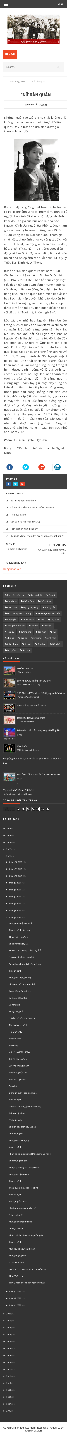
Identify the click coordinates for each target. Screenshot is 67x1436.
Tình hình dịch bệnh (18, 1025)
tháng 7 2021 (15, 896)
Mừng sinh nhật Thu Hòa (20, 1221)
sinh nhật (51, 637)
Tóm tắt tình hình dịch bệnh (24, 528)
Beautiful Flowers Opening (31, 717)
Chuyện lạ (12, 601)
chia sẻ (10, 637)
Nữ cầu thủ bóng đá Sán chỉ (22, 1018)
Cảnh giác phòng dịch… (20, 991)
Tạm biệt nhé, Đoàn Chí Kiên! (18, 790)
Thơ (42, 619)
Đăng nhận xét (12, 569)
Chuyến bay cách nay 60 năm (52, 551)
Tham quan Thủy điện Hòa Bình (23, 1187)
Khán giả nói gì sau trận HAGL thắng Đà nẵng (29, 1153)
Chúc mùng (28, 601)
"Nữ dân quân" (16, 1120)
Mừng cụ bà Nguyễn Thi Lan (22, 1248)
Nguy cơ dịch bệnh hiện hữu (22, 957)
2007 (8, 1404)
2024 (8, 835)
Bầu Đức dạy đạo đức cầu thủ (22, 1208)
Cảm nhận (12, 607)
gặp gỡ (24, 637)
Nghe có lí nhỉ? (15, 1215)
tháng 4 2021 (15, 917)
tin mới (28, 644)
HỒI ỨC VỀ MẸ (15, 1031)
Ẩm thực (26, 650)
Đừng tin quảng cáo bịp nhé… (23, 1092)
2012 (8, 1369)
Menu (11, 54)
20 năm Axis (14, 1004)
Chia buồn (22, 746)
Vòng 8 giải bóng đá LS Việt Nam (24, 1167)
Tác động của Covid (18, 1201)
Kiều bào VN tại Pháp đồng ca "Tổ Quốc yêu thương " (37, 535)
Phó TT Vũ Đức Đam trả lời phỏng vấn (26, 1235)
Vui (54, 631)
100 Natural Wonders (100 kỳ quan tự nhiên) (41, 693)
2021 (8, 856)
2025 (8, 828)
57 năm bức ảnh (16, 1262)
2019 (8, 1320)
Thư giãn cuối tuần (16, 625)
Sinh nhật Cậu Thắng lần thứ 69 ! (34, 680)
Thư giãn (55, 619)
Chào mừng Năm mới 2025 (31, 705)
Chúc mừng (45, 601)
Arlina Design (33, 1430)
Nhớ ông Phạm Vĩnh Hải (49, 613)
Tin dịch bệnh (15, 970)
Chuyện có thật (16, 1228)
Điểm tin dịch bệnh (16, 549)
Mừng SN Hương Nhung (20, 977)
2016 (8, 1341)
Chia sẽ (51, 595)
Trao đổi (48, 625)
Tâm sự (10, 631)
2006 (8, 1410)
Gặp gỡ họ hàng (30, 607)
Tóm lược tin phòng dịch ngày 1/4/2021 (27, 1282)
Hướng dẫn (50, 607)
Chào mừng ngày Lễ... (19, 943)
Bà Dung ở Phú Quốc (18, 998)
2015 (8, 1348)
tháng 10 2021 (15, 875)
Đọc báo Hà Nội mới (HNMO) (25, 521)
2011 (8, 1376)
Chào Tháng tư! (16, 1276)
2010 (8, 1383)
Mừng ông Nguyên (17, 1255)
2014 (8, 1355)
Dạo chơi (13, 1086)
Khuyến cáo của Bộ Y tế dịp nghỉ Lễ (25, 950)
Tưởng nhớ (26, 631)
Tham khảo (28, 619)
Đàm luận (56, 644)
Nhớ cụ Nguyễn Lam (18, 1072)
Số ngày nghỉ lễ (16, 1011)
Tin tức (34, 625)
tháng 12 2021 (15, 862)
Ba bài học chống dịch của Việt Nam (25, 964)
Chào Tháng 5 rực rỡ (18, 936)
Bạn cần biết (36, 595)
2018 (8, 1327)
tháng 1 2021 (15, 1305)
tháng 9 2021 (15, 882)
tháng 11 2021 (15, 869)
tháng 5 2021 (15, 910)
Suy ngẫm (12, 619)
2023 (8, 842)
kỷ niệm (37, 637)
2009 (8, 1390)
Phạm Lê (11, 478)
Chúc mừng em (16, 1133)
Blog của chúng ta (15, 595)
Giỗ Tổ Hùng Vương (18, 1059)
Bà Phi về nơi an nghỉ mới (23, 500)
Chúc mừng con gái (18, 1160)
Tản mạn (42, 631)
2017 (8, 1334)
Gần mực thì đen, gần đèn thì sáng (25, 1106)
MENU (60, 4)
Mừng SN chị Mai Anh (19, 1174)
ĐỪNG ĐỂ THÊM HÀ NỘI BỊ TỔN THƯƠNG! (32, 507)
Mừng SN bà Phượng (19, 1140)
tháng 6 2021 (15, 903)
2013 (8, 1362)
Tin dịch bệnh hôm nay (19, 930)
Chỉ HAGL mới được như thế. (22, 984)
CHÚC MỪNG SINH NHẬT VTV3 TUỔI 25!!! (27, 1269)
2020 (8, 1313)
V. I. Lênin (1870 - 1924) (19, 1052)
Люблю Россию (25, 668)
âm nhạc (42, 644)
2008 (8, 1397)
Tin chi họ (13, 1045)
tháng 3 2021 (15, 1291)
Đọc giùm (11, 650)
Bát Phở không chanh (19, 1065)
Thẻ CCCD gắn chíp (17, 1079)
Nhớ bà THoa (15, 1038)
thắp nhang (12, 644)
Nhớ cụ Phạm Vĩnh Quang (19, 613)
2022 (8, 849)
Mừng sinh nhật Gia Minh (21, 923)
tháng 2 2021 (15, 1298)
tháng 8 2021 (15, 889)
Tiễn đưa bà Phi (18, 514)
